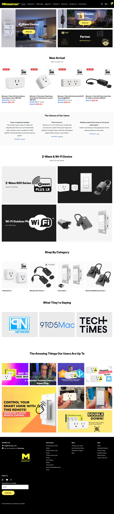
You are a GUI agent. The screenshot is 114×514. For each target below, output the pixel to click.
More (73, 442)
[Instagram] (2, 480)
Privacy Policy (101, 450)
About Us (64, 4)
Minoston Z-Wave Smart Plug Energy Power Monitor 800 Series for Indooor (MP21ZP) (41, 98)
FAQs (98, 445)
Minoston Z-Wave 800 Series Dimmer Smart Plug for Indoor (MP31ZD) (13, 97)
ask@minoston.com (10, 445)
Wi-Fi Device (49, 460)
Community (82, 4)
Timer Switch (50, 465)
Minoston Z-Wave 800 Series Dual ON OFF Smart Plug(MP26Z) (71, 97)
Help (98, 442)
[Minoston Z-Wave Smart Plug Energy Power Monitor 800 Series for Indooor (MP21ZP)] (43, 81)
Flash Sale (39, 4)
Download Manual (102, 448)
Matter (48, 462)
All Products (50, 442)
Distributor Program (77, 450)
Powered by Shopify (19, 503)
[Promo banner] (20, 340)
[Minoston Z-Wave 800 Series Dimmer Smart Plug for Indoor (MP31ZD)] (15, 81)
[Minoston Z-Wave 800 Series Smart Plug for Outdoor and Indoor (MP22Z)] (99, 81)
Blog (73, 453)
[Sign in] (106, 4)
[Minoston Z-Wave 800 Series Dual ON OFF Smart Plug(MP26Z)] (71, 81)
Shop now (29, 31)
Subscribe (8, 493)
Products (30, 4)
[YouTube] (7, 479)
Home (23, 4)
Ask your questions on (14, 448)
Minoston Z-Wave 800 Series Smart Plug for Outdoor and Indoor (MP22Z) (98, 97)
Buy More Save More (78, 448)
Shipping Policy (101, 453)
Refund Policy (101, 455)
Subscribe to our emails (9, 483)
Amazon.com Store (77, 445)
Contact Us (73, 4)
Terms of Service (102, 457)
